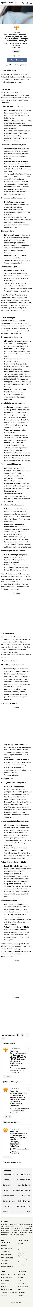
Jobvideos (4, 1260)
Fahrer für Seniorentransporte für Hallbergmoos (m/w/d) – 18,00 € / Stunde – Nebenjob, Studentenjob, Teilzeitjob (18, 1138)
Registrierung (22, 1274)
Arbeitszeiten (22, 1265)
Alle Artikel (4, 1295)
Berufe (20, 1250)
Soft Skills (4, 1283)
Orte (19, 1280)
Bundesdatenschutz (24, 1286)
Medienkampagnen (7, 1266)
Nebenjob (16, 51)
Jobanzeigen (5, 1251)
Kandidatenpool (6, 1254)
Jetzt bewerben (18, 60)
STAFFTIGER (16, 32)
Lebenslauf (21, 1253)
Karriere (3, 1286)
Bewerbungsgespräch (8, 1274)
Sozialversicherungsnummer (9, 1292)
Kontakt (20, 1295)
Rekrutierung (5, 1280)
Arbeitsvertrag (22, 1259)
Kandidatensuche (6, 1248)
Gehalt (20, 1262)
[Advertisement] (16, 611)
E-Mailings (4, 1263)
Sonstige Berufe (15, 1048)
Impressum (21, 1292)
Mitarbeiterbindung (7, 1289)
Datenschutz (22, 1283)
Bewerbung (21, 1256)
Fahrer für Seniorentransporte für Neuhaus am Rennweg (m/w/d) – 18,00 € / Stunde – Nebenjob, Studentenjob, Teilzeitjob (18, 1098)
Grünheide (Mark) (23, 1180)
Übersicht (4, 1245)
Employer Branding (7, 1257)
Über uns (20, 1277)
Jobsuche (21, 1247)
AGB (19, 1289)
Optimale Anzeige (6, 1277)
